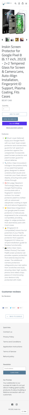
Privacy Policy (8, 337)
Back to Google (15, 316)
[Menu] (26, 3)
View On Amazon (10, 119)
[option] (7, 39)
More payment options (14, 128)
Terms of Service (9, 351)
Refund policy (8, 356)
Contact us (7, 332)
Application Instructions (12, 346)
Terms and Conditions (12, 342)
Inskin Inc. (17, 409)
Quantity (5, 106)
